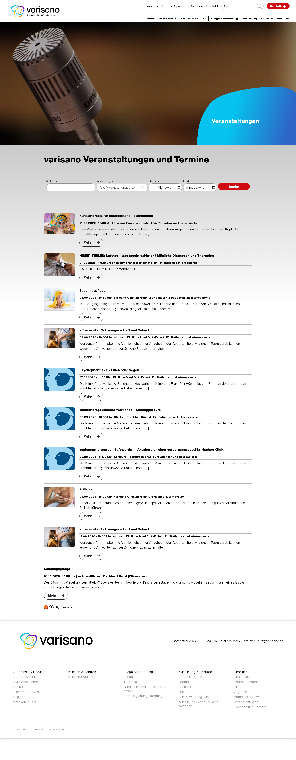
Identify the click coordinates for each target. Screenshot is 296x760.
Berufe (184, 681)
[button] (161, 18)
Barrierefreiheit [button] (56, 729)
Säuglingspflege (92, 290)
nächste (67, 607)
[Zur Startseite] (35, 10)
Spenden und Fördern (250, 707)
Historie (239, 686)
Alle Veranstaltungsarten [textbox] (118, 187)
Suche (234, 186)
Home (28, 27)
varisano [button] (152, 6)
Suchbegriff (52, 181)
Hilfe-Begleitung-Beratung (143, 695)
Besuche (19, 686)
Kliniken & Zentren (82, 671)
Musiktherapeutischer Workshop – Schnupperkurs (120, 409)
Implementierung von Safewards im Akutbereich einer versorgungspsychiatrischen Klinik (151, 449)
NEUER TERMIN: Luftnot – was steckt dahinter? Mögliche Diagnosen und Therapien (146, 255)
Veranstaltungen (246, 702)
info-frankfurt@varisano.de (263, 641)
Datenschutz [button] (19, 729)
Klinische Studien (81, 676)
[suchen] (259, 6)
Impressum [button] (37, 729)
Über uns (138, 27)
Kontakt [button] (212, 6)
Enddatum (188, 181)
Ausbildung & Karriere (195, 671)
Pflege (128, 676)
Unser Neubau (244, 676)
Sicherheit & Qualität (29, 691)
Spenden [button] (196, 6)
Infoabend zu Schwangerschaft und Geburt (114, 330)
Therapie (130, 681)
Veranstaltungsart (106, 181)
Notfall (276, 6)
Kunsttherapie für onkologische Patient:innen (116, 215)
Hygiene (19, 697)
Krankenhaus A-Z (26, 702)
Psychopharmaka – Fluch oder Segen (109, 370)
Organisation (243, 691)
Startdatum (154, 181)
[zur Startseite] (56, 640)
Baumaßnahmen (246, 681)
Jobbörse (186, 686)
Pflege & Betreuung (138, 671)
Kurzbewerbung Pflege (195, 697)
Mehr (88, 242)
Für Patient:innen (26, 681)
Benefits (185, 691)
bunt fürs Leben (190, 676)
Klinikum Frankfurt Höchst (110, 27)
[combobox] (122, 187)
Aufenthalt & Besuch (28, 671)
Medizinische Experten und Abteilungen (63, 27)
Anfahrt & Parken (26, 676)
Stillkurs (86, 489)
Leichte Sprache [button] (174, 6)
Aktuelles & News (247, 697)
